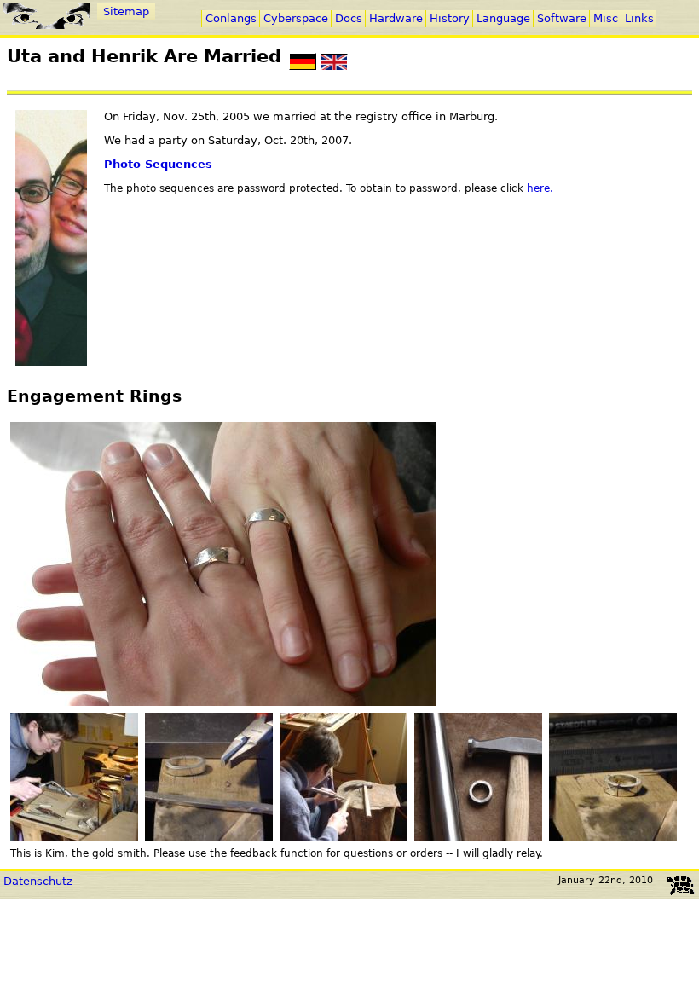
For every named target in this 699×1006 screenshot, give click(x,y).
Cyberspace (295, 18)
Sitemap (126, 11)
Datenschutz (37, 881)
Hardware (396, 18)
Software (561, 18)
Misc (605, 18)
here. (540, 188)
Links (639, 18)
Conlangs (231, 18)
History (450, 18)
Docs (348, 18)
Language (503, 18)
